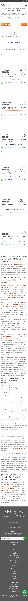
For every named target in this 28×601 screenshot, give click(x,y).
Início (14, 544)
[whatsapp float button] (24, 592)
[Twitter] (17, 516)
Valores (14, 576)
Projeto (5, 70)
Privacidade (4, 595)
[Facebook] (7, 516)
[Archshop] (6, 5)
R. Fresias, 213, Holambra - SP (14, 522)
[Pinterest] (23, 516)
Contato (14, 578)
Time (14, 571)
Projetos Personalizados (14, 558)
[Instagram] (4, 516)
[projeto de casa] (14, 61)
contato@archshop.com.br (14, 527)
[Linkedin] (10, 516)
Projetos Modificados (14, 560)
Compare (14, 565)
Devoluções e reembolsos (14, 595)
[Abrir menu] (26, 5)
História (14, 573)
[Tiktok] (20, 516)
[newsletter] (25, 538)
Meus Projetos (14, 584)
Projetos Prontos (14, 547)
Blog (14, 549)
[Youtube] (14, 516)
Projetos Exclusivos (14, 562)
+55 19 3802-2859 (14, 525)
